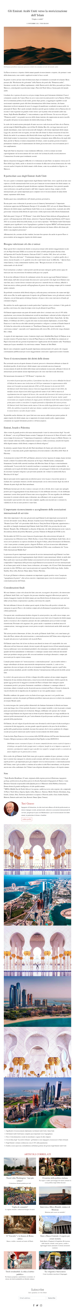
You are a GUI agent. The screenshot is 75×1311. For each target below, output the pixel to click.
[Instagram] (41, 1305)
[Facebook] (33, 1305)
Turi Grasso (44, 23)
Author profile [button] (26, 819)
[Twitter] (37, 1305)
